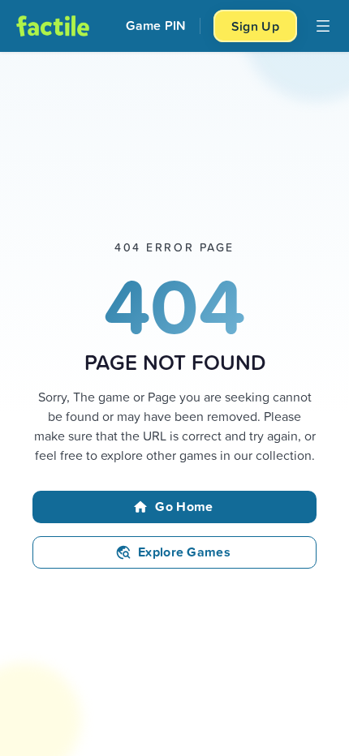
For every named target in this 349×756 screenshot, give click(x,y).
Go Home (184, 506)
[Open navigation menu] (323, 26)
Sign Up (255, 26)
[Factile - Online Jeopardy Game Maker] (52, 26)
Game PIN (156, 25)
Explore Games (184, 552)
